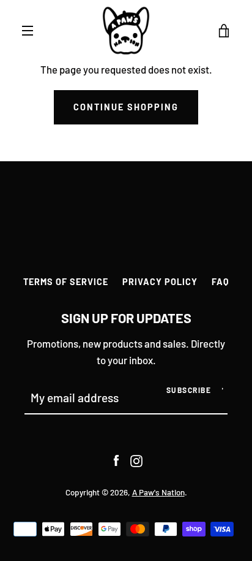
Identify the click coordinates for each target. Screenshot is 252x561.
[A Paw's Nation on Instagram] (136, 459)
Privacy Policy (160, 282)
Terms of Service (65, 282)
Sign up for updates (126, 318)
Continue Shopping (126, 107)
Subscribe (189, 390)
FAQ (220, 282)
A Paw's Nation (158, 492)
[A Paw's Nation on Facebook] (116, 459)
